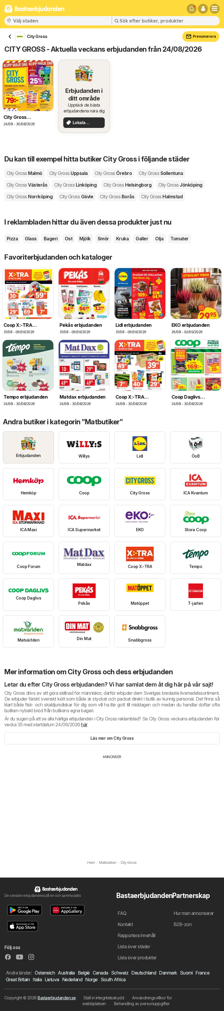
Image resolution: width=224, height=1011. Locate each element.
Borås (117, 196)
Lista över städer (134, 946)
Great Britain (18, 979)
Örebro (113, 173)
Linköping (75, 185)
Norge (91, 979)
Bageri (51, 239)
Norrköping (29, 196)
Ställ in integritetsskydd (103, 997)
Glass (30, 239)
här (84, 724)
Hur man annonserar (194, 913)
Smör (103, 239)
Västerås (27, 185)
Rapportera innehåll (136, 935)
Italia (37, 979)
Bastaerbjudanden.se (57, 997)
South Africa (113, 979)
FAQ (122, 913)
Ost (68, 239)
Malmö (24, 173)
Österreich (45, 973)
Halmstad (162, 196)
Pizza (12, 239)
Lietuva (52, 979)
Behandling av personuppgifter (142, 1003)
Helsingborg (127, 185)
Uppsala (68, 173)
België (84, 973)
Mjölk (84, 239)
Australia (66, 973)
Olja (159, 239)
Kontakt (125, 924)
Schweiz (119, 973)
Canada (100, 973)
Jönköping (180, 185)
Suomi (186, 973)
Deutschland (143, 973)
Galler (142, 239)
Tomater (179, 239)
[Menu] (215, 9)
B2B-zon (183, 924)
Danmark (168, 973)
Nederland (72, 979)
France (202, 973)
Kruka (122, 239)
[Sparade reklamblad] (192, 9)
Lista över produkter (137, 957)
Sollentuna (161, 173)
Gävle (76, 196)
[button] (203, 9)
